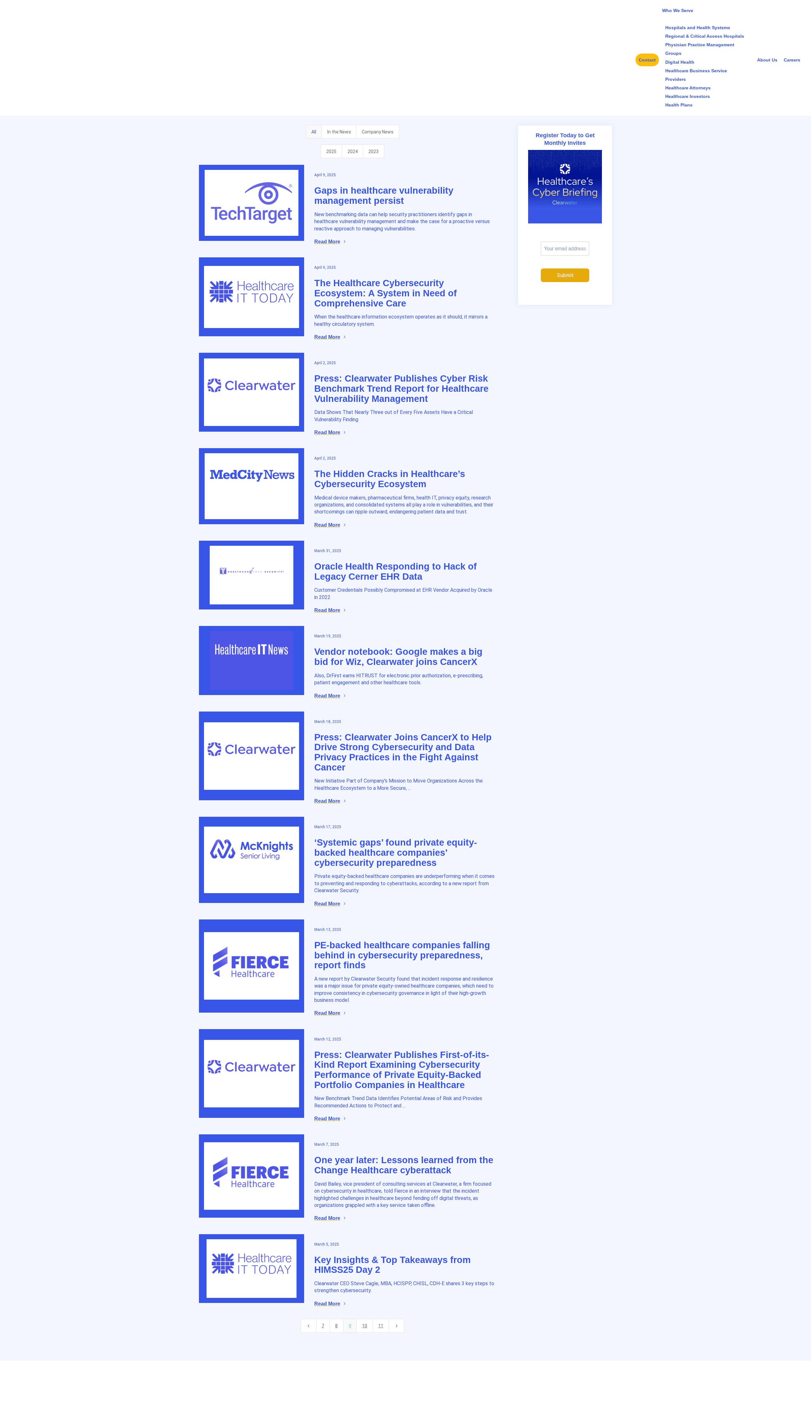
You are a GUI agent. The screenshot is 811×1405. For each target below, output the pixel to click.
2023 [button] (373, 151)
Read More (327, 241)
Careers (792, 59)
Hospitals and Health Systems (697, 27)
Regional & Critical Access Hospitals (704, 36)
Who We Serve (677, 10)
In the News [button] (339, 131)
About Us (767, 59)
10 (364, 1325)
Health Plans (679, 104)
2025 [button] (331, 151)
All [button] (313, 131)
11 (380, 1325)
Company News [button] (377, 131)
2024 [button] (353, 151)
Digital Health (679, 62)
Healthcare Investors (687, 96)
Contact (647, 59)
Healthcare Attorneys (688, 87)
